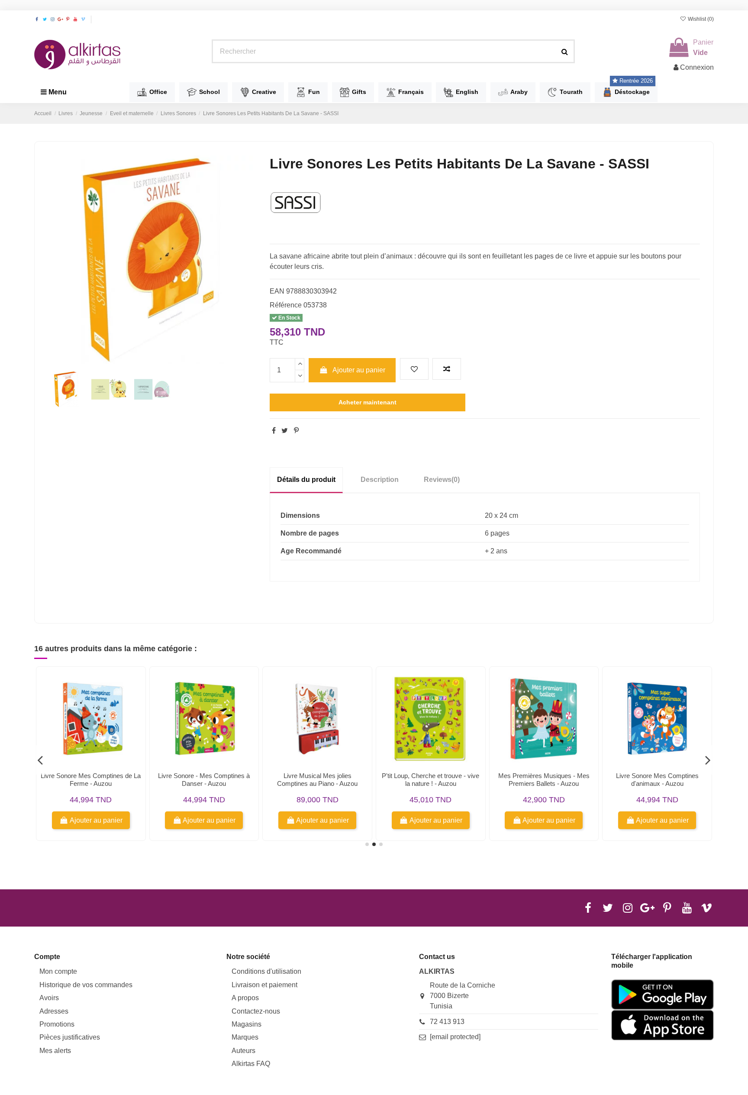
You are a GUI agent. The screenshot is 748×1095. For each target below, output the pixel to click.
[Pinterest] (296, 430)
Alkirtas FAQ (251, 1063)
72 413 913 (447, 1021)
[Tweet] (284, 430)
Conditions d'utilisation (266, 971)
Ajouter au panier (358, 370)
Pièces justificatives (69, 1037)
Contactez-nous (256, 1011)
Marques (245, 1037)
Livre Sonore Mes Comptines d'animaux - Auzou (657, 779)
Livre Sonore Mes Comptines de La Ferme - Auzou (91, 779)
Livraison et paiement (264, 984)
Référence (286, 305)
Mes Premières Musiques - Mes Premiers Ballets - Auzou (544, 779)
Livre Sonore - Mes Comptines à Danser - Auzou (204, 779)
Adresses (53, 1011)
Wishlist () (700, 19)
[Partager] (274, 430)
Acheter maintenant (368, 402)
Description (380, 479)
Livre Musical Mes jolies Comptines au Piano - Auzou (317, 779)
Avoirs (49, 997)
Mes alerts (55, 1050)
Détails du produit (306, 479)
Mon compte (58, 971)
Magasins (246, 1024)
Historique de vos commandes (85, 984)
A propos (245, 997)
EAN (277, 291)
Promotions (56, 1024)
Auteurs (243, 1050)
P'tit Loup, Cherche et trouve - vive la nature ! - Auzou (430, 779)
